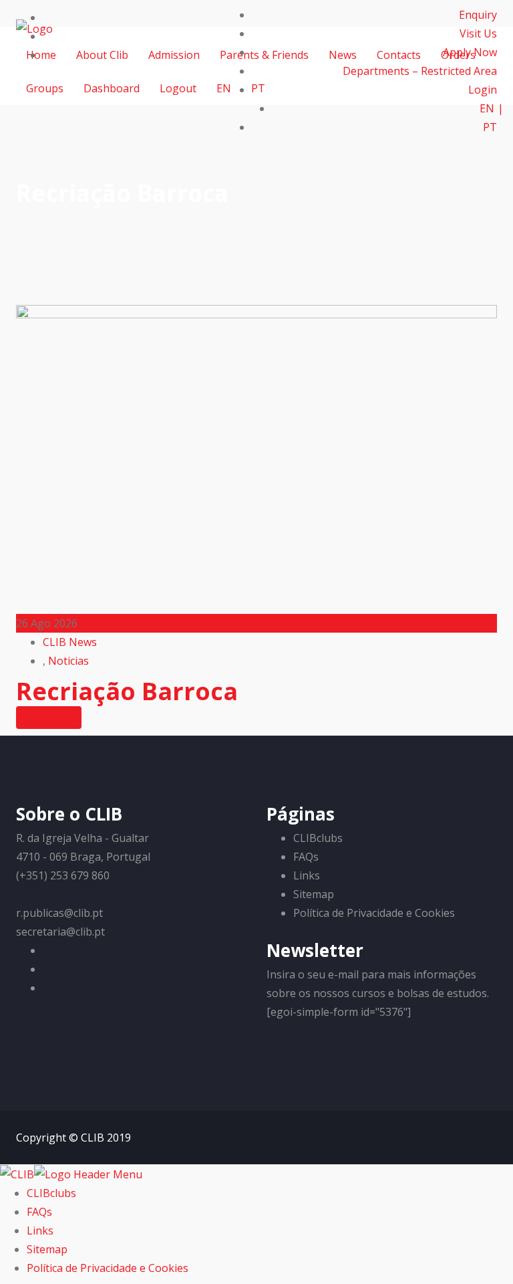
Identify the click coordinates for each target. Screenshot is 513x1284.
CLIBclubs (318, 838)
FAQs (306, 856)
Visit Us (478, 33)
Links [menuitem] (40, 1230)
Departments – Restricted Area (420, 71)
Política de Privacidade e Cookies (374, 912)
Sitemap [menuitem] (47, 1249)
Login (482, 89)
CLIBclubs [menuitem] (51, 1193)
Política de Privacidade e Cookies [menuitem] (107, 1268)
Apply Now (470, 52)
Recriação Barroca (127, 691)
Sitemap (313, 894)
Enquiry (478, 14)
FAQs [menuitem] (39, 1211)
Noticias (68, 660)
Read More (49, 717)
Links (306, 875)
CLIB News (70, 642)
